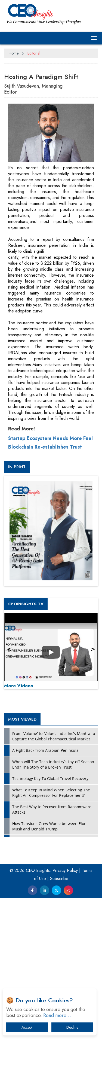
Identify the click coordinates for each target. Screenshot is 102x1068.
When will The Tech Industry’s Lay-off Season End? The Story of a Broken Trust (53, 764)
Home (13, 53)
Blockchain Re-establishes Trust (45, 446)
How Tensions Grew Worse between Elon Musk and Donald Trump (49, 826)
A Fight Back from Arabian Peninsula (45, 750)
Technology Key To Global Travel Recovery (50, 778)
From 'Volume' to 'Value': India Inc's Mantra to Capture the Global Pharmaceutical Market (53, 736)
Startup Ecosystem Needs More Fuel (50, 438)
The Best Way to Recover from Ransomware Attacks (51, 809)
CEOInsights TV (26, 604)
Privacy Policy (65, 870)
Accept (26, 1027)
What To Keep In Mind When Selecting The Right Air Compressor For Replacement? (51, 792)
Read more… (57, 1015)
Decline (72, 1027)
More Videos (18, 685)
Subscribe (59, 878)
